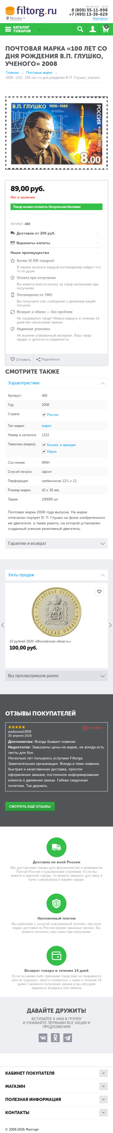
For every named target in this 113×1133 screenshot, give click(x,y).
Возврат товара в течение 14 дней (56, 970)
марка (46, 426)
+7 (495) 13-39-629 (88, 14)
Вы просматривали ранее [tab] (33, 675)
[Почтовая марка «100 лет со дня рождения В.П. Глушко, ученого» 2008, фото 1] (56, 133)
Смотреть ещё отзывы (30, 806)
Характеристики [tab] (23, 383)
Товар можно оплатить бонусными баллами (47, 207)
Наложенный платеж (57, 918)
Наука (51, 451)
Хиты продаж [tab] (21, 575)
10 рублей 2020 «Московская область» (40, 641)
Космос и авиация (61, 445)
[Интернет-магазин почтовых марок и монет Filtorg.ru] (30, 11)
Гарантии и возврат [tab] (27, 543)
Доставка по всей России (56, 862)
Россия (52, 415)
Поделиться (51, 359)
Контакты (100, 18)
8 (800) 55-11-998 (89, 10)
